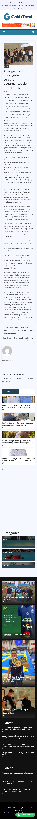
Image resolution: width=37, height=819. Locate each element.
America (6, 545)
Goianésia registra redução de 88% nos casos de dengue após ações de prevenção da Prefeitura (18, 442)
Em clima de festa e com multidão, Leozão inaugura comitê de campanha (17, 790)
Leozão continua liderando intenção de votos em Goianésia (18, 782)
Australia (6, 565)
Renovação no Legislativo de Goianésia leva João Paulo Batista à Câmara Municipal (18, 459)
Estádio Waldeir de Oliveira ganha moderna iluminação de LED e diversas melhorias (17, 597)
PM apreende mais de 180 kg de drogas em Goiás (18, 753)
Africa (5, 539)
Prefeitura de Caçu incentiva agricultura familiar (18, 339)
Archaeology (7, 552)
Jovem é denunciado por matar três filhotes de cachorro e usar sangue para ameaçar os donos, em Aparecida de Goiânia (18, 737)
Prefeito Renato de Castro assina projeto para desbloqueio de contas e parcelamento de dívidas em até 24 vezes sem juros (17, 424)
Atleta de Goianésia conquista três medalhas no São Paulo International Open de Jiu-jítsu (17, 679)
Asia (4, 558)
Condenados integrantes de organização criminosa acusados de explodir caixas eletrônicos (17, 728)
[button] (25, 815)
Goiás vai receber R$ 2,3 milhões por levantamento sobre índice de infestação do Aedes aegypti (19, 330)
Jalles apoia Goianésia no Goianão (15, 634)
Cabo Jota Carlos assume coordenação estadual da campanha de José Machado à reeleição (18, 406)
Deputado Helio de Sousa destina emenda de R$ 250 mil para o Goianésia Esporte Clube (18, 711)
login (19, 378)
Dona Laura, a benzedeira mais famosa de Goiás (17, 774)
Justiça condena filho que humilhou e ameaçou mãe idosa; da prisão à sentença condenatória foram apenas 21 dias (17, 745)
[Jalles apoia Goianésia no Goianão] (18, 622)
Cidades (6, 66)
